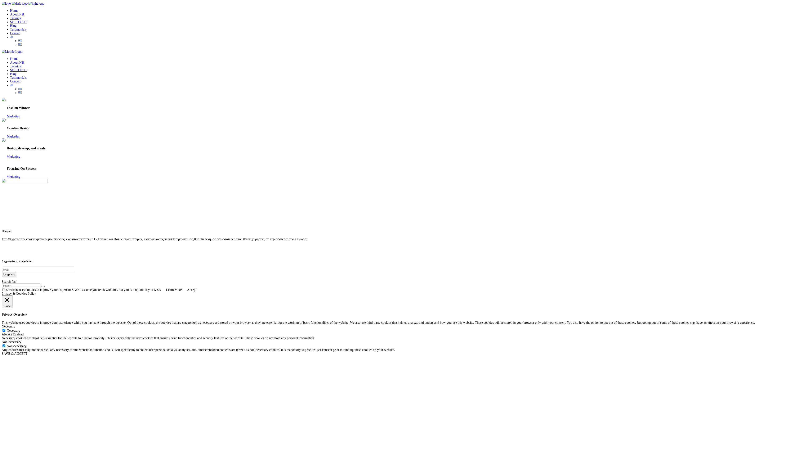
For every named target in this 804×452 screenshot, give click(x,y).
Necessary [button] (8, 326)
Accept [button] (191, 289)
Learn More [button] (174, 289)
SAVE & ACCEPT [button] (14, 353)
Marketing (13, 116)
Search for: (9, 281)
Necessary (13, 330)
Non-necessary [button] (11, 342)
